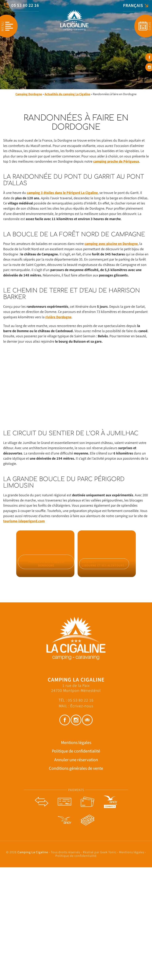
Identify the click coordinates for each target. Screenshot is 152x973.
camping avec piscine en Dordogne (111, 243)
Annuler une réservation (76, 760)
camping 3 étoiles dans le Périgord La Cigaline (62, 192)
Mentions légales (76, 743)
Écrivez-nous (81, 706)
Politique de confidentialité (76, 751)
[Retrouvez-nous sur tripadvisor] (87, 719)
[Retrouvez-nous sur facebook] (64, 719)
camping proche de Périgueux (116, 161)
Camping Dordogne (28, 94)
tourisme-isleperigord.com (24, 521)
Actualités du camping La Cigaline (67, 94)
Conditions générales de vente (76, 768)
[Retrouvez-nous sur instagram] (76, 719)
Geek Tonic (108, 852)
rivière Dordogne (58, 317)
